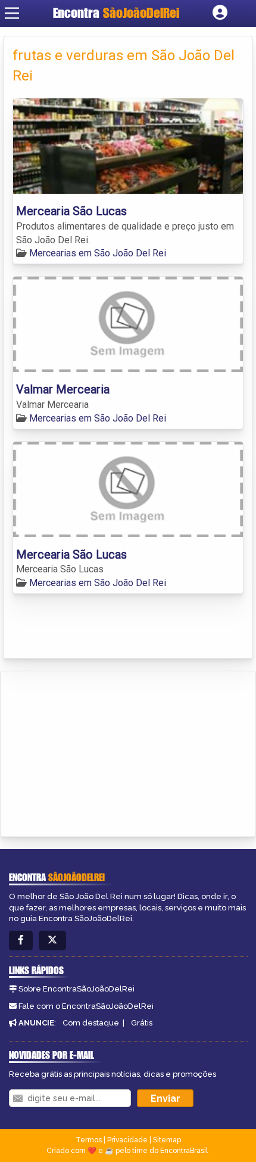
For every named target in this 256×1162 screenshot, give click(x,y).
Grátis (141, 1022)
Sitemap (167, 1140)
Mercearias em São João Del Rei (97, 253)
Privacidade (127, 1140)
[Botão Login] (220, 13)
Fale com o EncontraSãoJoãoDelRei (86, 1006)
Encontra (116, 13)
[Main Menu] (12, 13)
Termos (89, 1140)
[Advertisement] (99, 751)
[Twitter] (52, 940)
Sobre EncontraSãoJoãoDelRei (76, 988)
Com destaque (91, 1022)
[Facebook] (21, 940)
